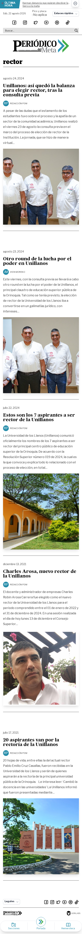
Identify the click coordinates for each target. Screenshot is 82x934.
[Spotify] (57, 22)
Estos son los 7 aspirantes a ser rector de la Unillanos (39, 417)
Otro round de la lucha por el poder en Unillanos (37, 261)
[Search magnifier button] (76, 30)
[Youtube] (46, 22)
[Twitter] (35, 22)
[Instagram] (25, 22)
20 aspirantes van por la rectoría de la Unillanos (31, 742)
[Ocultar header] (75, 3)
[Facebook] (14, 22)
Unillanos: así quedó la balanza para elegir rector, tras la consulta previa (39, 91)
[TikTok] (67, 22)
